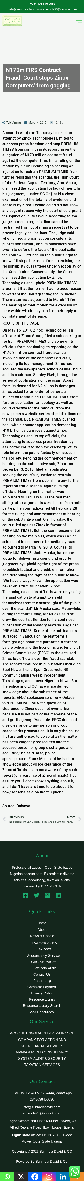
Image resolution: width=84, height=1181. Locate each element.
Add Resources (42, 1012)
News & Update (42, 936)
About (42, 930)
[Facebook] (25, 895)
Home (42, 923)
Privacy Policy (42, 993)
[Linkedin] (58, 895)
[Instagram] (47, 895)
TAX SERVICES (44, 943)
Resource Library (42, 999)
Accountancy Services (44, 956)
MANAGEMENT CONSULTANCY (42, 1052)
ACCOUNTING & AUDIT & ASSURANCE (42, 1033)
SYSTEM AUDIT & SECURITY (42, 1058)
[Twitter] (36, 895)
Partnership (42, 981)
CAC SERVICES (44, 962)
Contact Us (42, 974)
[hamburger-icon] (79, 20)
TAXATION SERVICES (42, 1065)
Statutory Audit (44, 968)
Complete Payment (42, 987)
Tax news (44, 949)
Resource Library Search (42, 1006)
